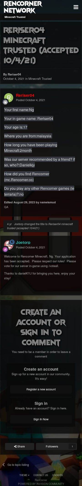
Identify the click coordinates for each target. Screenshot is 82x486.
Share (21, 446)
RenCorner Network (23, 7)
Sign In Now (41, 419)
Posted (30, 100)
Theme (23, 475)
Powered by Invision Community (41, 484)
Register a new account (41, 389)
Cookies (57, 475)
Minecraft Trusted (39, 78)
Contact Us (40, 475)
